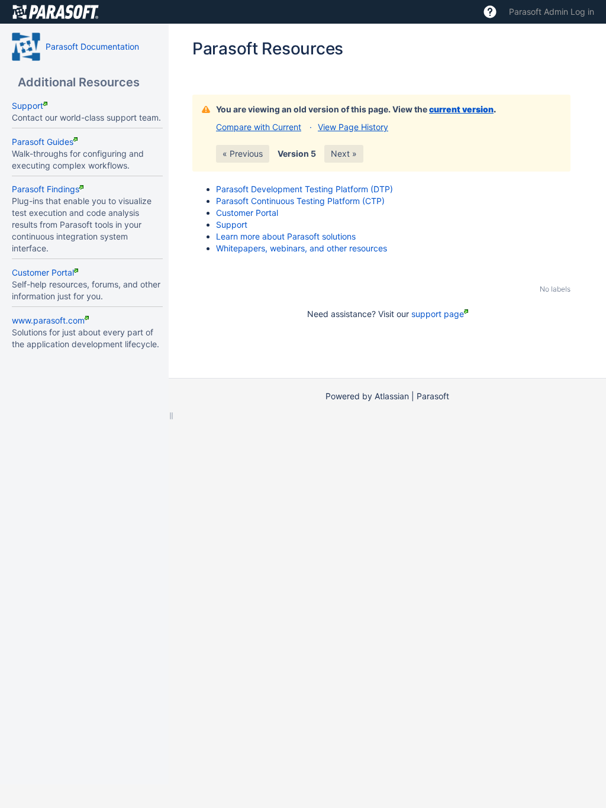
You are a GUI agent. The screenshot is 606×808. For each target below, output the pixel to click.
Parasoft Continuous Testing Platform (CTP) (300, 201)
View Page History (353, 127)
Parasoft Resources (267, 48)
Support (27, 106)
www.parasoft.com (48, 320)
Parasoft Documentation (92, 46)
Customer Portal (43, 272)
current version (461, 109)
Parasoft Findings (45, 189)
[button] (490, 12)
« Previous (243, 153)
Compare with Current (258, 127)
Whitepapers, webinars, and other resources (301, 248)
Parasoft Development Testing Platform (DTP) (304, 189)
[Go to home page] (55, 12)
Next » (344, 153)
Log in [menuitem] (582, 12)
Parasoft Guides (42, 142)
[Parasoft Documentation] (26, 47)
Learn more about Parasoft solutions (286, 236)
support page (437, 314)
